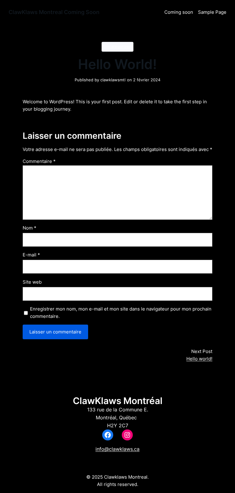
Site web (32, 282)
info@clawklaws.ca (117, 449)
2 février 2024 (146, 80)
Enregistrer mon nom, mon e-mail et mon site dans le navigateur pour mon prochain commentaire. (120, 312)
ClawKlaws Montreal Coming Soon (54, 12)
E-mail (31, 255)
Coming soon (178, 12)
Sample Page (212, 12)
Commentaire (39, 161)
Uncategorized (117, 46)
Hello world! (199, 359)
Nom (29, 228)
